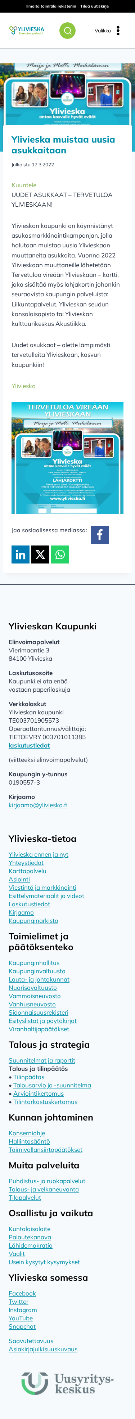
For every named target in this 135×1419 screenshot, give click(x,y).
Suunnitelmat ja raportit (42, 1060)
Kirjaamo (21, 912)
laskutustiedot (29, 745)
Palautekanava (30, 1237)
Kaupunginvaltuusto (37, 971)
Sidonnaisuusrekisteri (38, 1012)
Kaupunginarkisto (33, 920)
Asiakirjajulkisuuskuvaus (43, 1349)
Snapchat (22, 1326)
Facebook (22, 1293)
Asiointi (19, 879)
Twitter (18, 1301)
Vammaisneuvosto (35, 996)
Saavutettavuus (31, 1340)
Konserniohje (27, 1133)
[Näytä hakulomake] (67, 30)
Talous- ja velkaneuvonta (44, 1189)
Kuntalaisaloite (29, 1228)
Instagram (23, 1310)
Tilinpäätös (28, 1077)
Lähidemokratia (31, 1245)
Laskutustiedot (29, 904)
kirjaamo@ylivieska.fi (38, 805)
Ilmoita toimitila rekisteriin (51, 6)
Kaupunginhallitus (34, 962)
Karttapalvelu (27, 871)
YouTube (21, 1318)
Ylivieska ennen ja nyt (38, 854)
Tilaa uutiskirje (94, 6)
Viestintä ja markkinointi (42, 887)
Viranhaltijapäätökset (39, 1029)
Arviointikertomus (38, 1093)
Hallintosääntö (29, 1141)
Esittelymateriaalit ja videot (46, 895)
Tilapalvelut (25, 1197)
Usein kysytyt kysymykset (44, 1262)
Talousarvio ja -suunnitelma (52, 1085)
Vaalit (17, 1253)
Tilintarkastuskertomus (44, 1101)
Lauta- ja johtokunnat (39, 979)
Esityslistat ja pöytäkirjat (43, 1020)
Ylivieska (24, 386)
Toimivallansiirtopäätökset (45, 1149)
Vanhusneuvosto (32, 1004)
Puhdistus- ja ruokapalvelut (47, 1181)
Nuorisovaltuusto (33, 987)
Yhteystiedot (26, 862)
